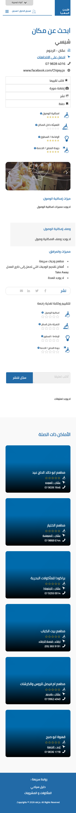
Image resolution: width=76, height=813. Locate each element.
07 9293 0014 (53, 593)
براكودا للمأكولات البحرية (48, 578)
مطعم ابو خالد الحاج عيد (48, 472)
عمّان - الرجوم (55, 50)
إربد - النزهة (54, 747)
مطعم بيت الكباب (53, 631)
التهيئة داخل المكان (50, 324)
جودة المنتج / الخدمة (49, 348)
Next (66, 172)
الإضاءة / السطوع (51, 336)
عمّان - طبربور (53, 694)
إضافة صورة (57, 88)
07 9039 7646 (53, 487)
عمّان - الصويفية (52, 535)
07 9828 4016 (55, 64)
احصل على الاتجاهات (51, 57)
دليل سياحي (38, 787)
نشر (62, 96)
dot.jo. (38, 802)
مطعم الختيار (56, 525)
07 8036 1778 (53, 751)
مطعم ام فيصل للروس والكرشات (42, 684)
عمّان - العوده (53, 482)
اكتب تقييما (57, 80)
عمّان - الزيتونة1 (52, 588)
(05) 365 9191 (53, 646)
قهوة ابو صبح (55, 737)
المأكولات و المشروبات (38, 793)
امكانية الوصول (52, 313)
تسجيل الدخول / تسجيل (21, 11)
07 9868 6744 (53, 540)
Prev (9, 172)
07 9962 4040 (53, 699)
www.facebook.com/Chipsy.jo (44, 70)
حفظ (62, 104)
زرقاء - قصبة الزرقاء (50, 641)
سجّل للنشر (19, 377)
